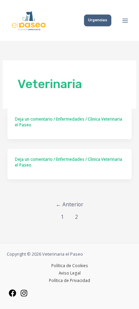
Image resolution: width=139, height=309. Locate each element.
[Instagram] (24, 293)
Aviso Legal (70, 273)
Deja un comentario (34, 119)
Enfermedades (70, 119)
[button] (97, 20)
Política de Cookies (69, 265)
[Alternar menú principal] (125, 21)
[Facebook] (12, 293)
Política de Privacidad (69, 280)
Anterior (69, 204)
